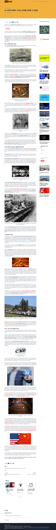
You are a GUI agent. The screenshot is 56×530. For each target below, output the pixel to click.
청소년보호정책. (32, 528)
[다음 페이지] (34, 489)
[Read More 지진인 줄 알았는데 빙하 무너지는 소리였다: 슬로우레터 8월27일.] (44, 125)
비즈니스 (8, 8)
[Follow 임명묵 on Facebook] (5, 470)
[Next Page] (48, 90)
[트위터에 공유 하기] (11, 22)
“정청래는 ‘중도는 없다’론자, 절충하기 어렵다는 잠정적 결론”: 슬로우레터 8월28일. (44, 82)
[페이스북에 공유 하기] (9, 22)
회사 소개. (12, 525)
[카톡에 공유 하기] (13, 22)
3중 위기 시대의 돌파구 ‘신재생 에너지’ (20, 490)
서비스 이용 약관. (26, 528)
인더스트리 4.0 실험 (32, 284)
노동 (6, 8)
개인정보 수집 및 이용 (45, 157)
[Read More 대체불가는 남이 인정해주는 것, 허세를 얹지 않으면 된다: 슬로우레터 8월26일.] (44, 178)
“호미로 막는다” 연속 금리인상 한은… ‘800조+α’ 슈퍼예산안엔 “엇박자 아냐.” (44, 119)
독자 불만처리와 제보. (46, 528)
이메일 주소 (42, 149)
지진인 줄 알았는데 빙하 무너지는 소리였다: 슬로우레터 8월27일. (44, 131)
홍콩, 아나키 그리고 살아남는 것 (32, 474)
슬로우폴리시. (41, 69)
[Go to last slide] (7, 489)
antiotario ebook (8, 512)
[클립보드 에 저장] (18, 22)
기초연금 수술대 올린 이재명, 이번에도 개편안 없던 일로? (44, 71)
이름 (41, 153)
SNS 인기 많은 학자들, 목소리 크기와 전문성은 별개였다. (44, 143)
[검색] (47, 204)
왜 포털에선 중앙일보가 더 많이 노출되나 (31, 490)
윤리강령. (41, 528)
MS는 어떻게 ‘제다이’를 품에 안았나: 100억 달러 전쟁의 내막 (12, 474)
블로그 (25, 468)
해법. (39, 1)
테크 (10, 8)
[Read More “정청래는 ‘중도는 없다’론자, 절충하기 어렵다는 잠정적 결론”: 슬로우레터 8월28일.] (44, 76)
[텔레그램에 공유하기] (14, 22)
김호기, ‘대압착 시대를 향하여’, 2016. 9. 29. (23, 240)
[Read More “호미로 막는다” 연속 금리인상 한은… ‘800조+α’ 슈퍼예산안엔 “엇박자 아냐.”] (44, 114)
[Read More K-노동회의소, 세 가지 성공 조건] (44, 168)
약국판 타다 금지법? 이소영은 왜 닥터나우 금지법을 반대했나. (44, 196)
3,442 (44, 89)
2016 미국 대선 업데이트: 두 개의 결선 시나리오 (10, 490)
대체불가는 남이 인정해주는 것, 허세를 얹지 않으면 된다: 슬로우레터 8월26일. (44, 184)
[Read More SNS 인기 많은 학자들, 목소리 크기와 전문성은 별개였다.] (44, 137)
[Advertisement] (44, 48)
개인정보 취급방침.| (37, 528)
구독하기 (43, 160)
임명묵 (5, 12)
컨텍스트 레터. (42, 129)
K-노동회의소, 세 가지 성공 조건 (44, 173)
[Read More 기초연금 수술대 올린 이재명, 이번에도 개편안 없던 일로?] (44, 66)
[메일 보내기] (16, 22)
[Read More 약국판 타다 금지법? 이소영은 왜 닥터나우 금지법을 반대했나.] (44, 190)
